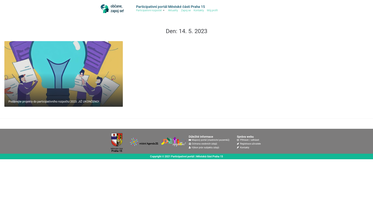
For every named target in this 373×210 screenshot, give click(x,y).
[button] (151, 10)
